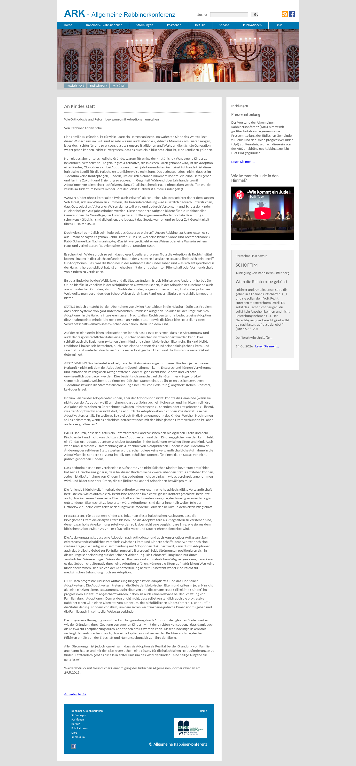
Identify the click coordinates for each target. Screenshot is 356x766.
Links (74, 732)
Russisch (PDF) (75, 85)
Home (203, 711)
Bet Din (75, 724)
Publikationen (79, 728)
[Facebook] (73, 748)
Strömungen (78, 715)
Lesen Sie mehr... (243, 162)
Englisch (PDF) (98, 85)
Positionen (77, 719)
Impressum (78, 737)
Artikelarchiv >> (75, 694)
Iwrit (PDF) (119, 85)
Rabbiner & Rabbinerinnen (87, 711)
